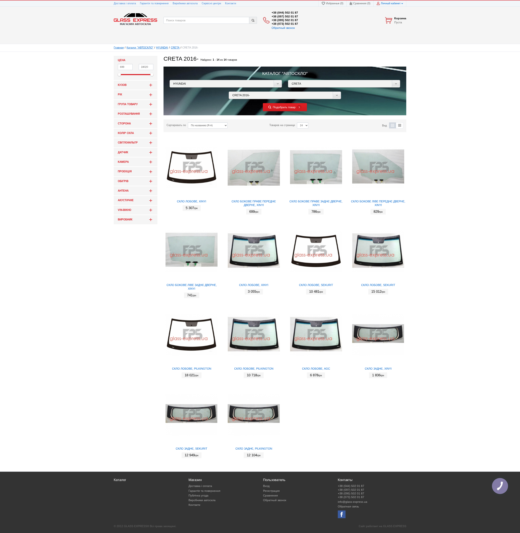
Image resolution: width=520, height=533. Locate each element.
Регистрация (271, 490)
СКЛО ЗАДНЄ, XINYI (378, 368)
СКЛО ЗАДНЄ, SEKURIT (191, 448)
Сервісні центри (211, 3)
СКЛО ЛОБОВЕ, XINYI (191, 201)
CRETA (175, 47)
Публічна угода (198, 495)
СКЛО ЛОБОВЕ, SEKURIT (316, 285)
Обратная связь (348, 506)
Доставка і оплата (125, 3)
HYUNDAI (162, 47)
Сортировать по (176, 125)
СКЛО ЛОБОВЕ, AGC (316, 368)
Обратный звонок (283, 27)
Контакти (230, 3)
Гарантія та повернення (154, 3)
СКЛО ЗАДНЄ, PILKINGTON (253, 448)
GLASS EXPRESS (394, 526)
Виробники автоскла (185, 3)
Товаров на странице (282, 125)
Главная (119, 47)
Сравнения (270, 495)
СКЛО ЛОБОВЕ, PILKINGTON (191, 368)
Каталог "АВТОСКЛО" (140, 47)
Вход (266, 486)
